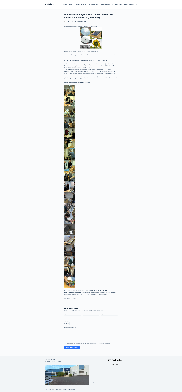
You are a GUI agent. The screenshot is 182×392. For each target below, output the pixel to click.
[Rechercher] (136, 4)
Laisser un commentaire (72, 347)
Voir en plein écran (98, 383)
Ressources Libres (105, 4)
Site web (103, 314)
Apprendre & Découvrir (80, 4)
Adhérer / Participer (129, 4)
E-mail (85, 314)
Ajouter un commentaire (70, 327)
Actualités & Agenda (117, 4)
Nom (65, 314)
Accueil (65, 4)
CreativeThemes (71, 389)
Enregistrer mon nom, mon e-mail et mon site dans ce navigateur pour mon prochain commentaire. (88, 343)
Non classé (83, 21)
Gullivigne (49, 4)
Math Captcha (67, 321)
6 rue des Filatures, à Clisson (53, 361)
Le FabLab (71, 4)
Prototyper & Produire (93, 4)
